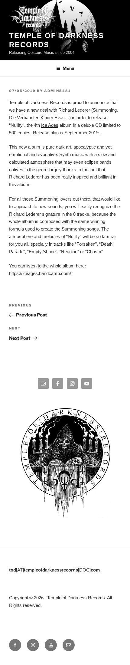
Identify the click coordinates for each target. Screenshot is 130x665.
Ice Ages (49, 125)
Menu (68, 68)
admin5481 (57, 91)
